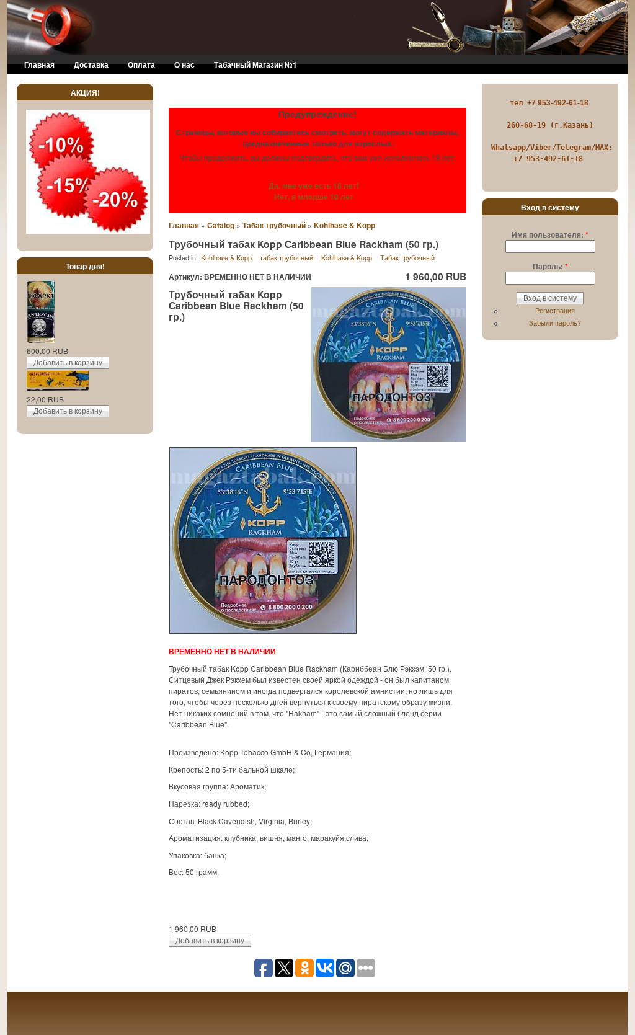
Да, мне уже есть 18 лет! (314, 185)
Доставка (91, 64)
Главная (39, 64)
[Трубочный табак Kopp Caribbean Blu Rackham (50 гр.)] (388, 438)
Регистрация (555, 310)
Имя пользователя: (550, 234)
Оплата (141, 64)
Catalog (220, 225)
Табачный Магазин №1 (255, 64)
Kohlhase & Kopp (344, 225)
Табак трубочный (274, 225)
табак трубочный (286, 257)
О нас (184, 64)
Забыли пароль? (555, 322)
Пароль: (550, 266)
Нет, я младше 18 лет (313, 196)
